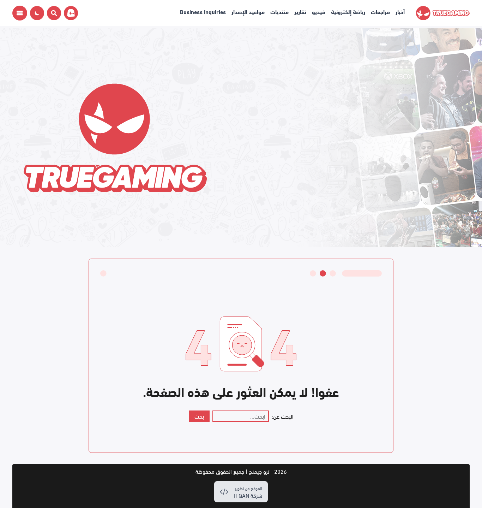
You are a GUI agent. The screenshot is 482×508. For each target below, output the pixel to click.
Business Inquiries (203, 11)
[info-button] (19, 13)
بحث (199, 416)
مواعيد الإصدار (248, 11)
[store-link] (69, 13)
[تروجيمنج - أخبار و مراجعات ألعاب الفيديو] (443, 13)
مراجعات (380, 11)
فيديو (318, 11)
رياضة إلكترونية (348, 11)
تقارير (300, 11)
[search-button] (52, 13)
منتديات (279, 11)
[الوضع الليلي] (37, 13)
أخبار (400, 11)
